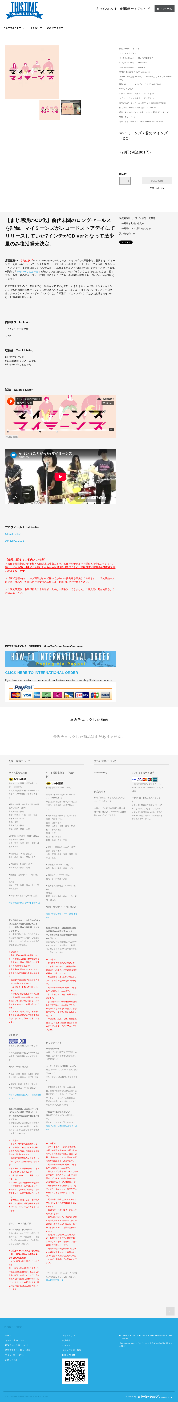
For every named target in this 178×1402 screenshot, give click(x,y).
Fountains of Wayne (157, 103)
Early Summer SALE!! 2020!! (152, 121)
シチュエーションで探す (130, 93)
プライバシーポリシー (15, 1355)
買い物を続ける (127, 233)
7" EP (130, 89)
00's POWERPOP (145, 58)
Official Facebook (14, 541)
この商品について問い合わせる (135, 228)
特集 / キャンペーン (128, 112)
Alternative (142, 63)
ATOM (72, 1355)
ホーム (8, 1335)
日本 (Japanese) (143, 72)
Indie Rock (142, 67)
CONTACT (55, 28)
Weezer (152, 108)
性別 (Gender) (125, 84)
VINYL (122, 89)
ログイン (140, 8)
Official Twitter (13, 534)
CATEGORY (12, 28)
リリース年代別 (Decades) (131, 77)
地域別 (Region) (126, 72)
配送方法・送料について (16, 1345)
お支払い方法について (15, 1340)
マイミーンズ (130, 53)
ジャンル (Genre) (127, 58)
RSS (64, 1355)
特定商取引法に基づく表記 (17, 1350)
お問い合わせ (11, 1360)
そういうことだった (27, 271)
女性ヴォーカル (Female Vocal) (148, 84)
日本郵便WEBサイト (55, 1280)
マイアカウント (108, 8)
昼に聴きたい (149, 98)
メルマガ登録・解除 (71, 1350)
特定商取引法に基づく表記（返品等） (138, 218)
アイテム (166, 8)
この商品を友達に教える (131, 223)
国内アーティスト (127, 49)
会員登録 (125, 8)
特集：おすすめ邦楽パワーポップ (154, 112)
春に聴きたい (149, 93)
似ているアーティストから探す (133, 103)
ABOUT (36, 28)
